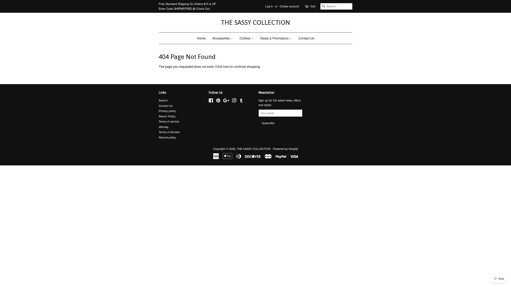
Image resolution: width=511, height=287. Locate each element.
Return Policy (167, 116)
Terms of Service (169, 132)
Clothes (245, 38)
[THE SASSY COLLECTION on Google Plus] (226, 101)
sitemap (163, 127)
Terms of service (169, 121)
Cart (313, 6)
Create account (289, 6)
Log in (269, 6)
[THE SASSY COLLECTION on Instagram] (234, 101)
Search (163, 100)
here (226, 66)
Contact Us (306, 38)
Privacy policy (167, 111)
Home (201, 38)
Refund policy (167, 137)
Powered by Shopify (285, 149)
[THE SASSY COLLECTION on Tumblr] (241, 101)
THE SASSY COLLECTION (255, 22)
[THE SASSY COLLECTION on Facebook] (211, 101)
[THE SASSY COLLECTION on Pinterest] (218, 101)
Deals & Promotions (274, 38)
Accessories (221, 38)
